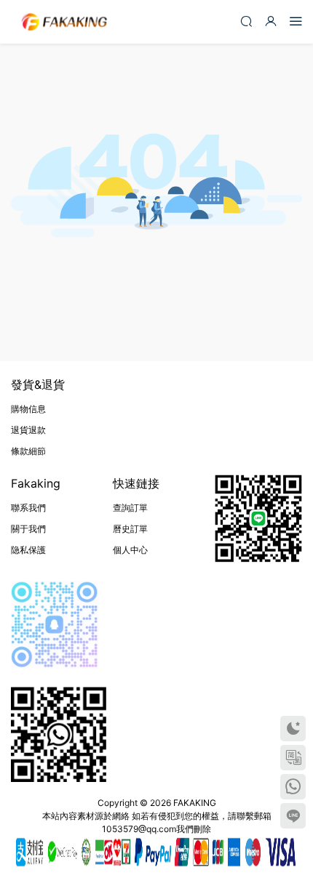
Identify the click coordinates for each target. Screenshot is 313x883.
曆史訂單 (130, 528)
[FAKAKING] (64, 22)
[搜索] (246, 21)
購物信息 (28, 408)
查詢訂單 (130, 507)
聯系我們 (28, 507)
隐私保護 (28, 549)
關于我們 (28, 528)
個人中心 (130, 549)
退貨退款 (28, 429)
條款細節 (28, 450)
